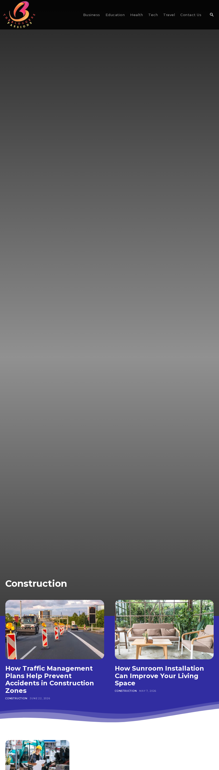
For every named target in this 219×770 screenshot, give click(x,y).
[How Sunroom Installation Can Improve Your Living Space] (164, 629)
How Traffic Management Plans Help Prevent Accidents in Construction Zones (49, 679)
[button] (211, 15)
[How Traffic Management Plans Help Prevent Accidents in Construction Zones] (54, 629)
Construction (16, 698)
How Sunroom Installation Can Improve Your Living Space (159, 675)
